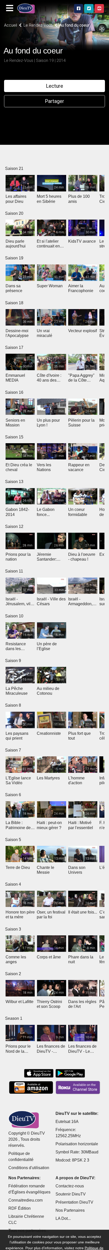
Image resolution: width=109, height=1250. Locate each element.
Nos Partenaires (70, 1210)
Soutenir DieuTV (71, 1194)
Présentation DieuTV (74, 1202)
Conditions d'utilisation (28, 1168)
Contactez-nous (70, 1186)
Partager (54, 101)
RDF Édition (19, 1208)
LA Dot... (63, 1218)
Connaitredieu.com (25, 1200)
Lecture (54, 86)
